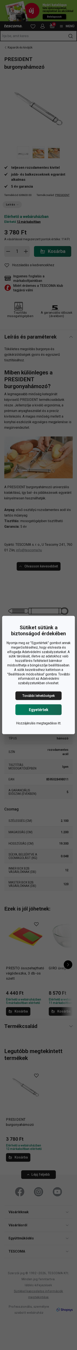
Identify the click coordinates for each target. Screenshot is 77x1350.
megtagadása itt (48, 723)
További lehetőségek (38, 696)
